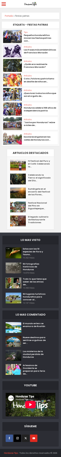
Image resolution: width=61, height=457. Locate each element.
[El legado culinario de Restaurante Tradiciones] (19, 220)
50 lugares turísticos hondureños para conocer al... (34, 297)
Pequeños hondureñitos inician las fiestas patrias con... (37, 38)
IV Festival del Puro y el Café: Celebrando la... (39, 164)
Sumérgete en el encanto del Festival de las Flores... (39, 192)
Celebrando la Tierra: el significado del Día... (39, 178)
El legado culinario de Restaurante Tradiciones (38, 219)
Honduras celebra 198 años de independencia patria (40, 109)
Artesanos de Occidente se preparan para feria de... (34, 369)
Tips (26, 32)
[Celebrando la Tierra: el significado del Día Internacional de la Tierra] (19, 179)
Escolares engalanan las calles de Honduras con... (37, 138)
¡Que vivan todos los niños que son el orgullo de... (40, 95)
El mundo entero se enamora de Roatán (34, 325)
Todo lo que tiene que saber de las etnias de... (34, 282)
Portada (9, 15)
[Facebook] (9, 438)
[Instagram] (17, 438)
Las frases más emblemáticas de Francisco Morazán (40, 51)
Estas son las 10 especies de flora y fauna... (33, 251)
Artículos (28, 46)
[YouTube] (33, 438)
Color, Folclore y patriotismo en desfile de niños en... (39, 80)
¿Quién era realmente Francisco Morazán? (35, 66)
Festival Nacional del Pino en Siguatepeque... (37, 206)
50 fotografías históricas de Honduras (31, 267)
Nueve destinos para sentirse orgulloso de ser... (34, 340)
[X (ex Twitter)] (25, 438)
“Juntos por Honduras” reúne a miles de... (39, 124)
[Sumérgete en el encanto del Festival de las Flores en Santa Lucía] (19, 193)
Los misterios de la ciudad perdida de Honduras (33, 354)
